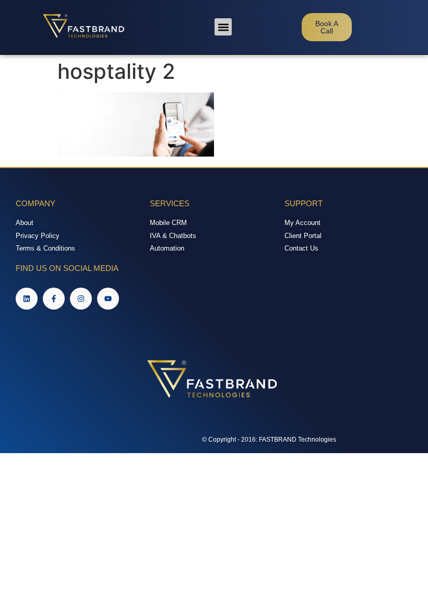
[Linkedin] (27, 299)
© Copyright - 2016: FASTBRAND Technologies (269, 439)
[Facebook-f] (54, 299)
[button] (223, 26)
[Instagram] (81, 299)
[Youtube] (108, 299)
